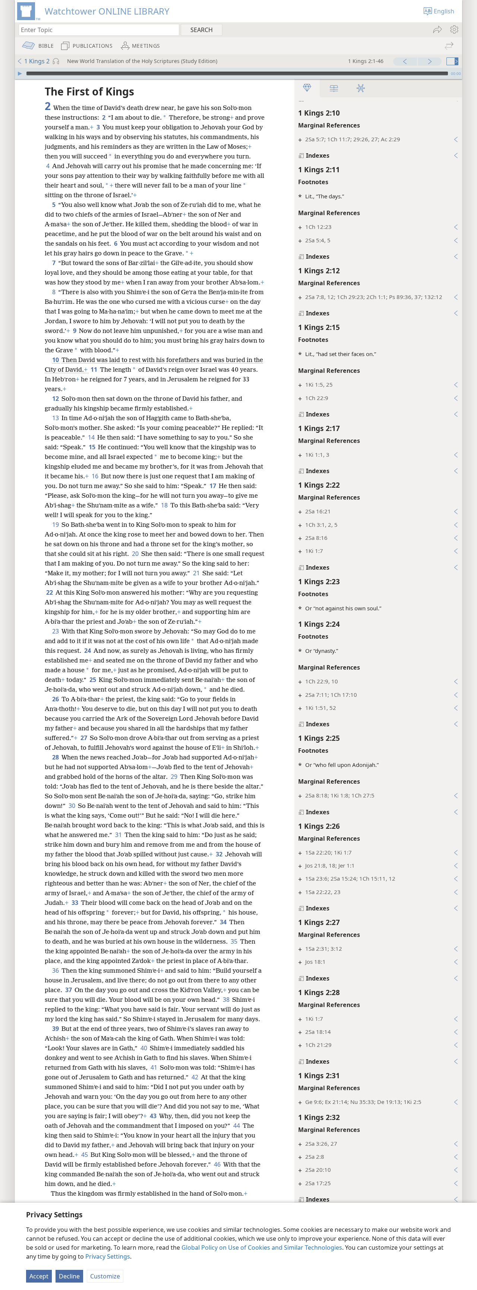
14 (92, 437)
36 (56, 970)
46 (218, 1164)
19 (56, 524)
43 (154, 1116)
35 (234, 941)
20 (136, 554)
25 (93, 680)
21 (197, 573)
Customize (105, 1276)
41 (154, 1067)
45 (85, 1155)
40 (144, 1048)
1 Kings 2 (37, 61)
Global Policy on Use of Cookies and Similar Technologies (261, 1247)
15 (93, 447)
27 (84, 738)
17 (213, 486)
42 (195, 1077)
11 (94, 369)
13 (56, 418)
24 (88, 650)
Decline (69, 1276)
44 (237, 1125)
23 (56, 631)
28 (56, 757)
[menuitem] (453, 29)
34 (224, 922)
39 (56, 1029)
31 (119, 835)
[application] (238, 73)
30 (72, 806)
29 (175, 777)
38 (227, 999)
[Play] (20, 73)
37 (69, 990)
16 (95, 476)
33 (75, 903)
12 (56, 398)
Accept (38, 1276)
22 (50, 592)
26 (56, 699)
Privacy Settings (107, 1256)
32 (220, 854)
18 (165, 505)
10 (56, 360)
